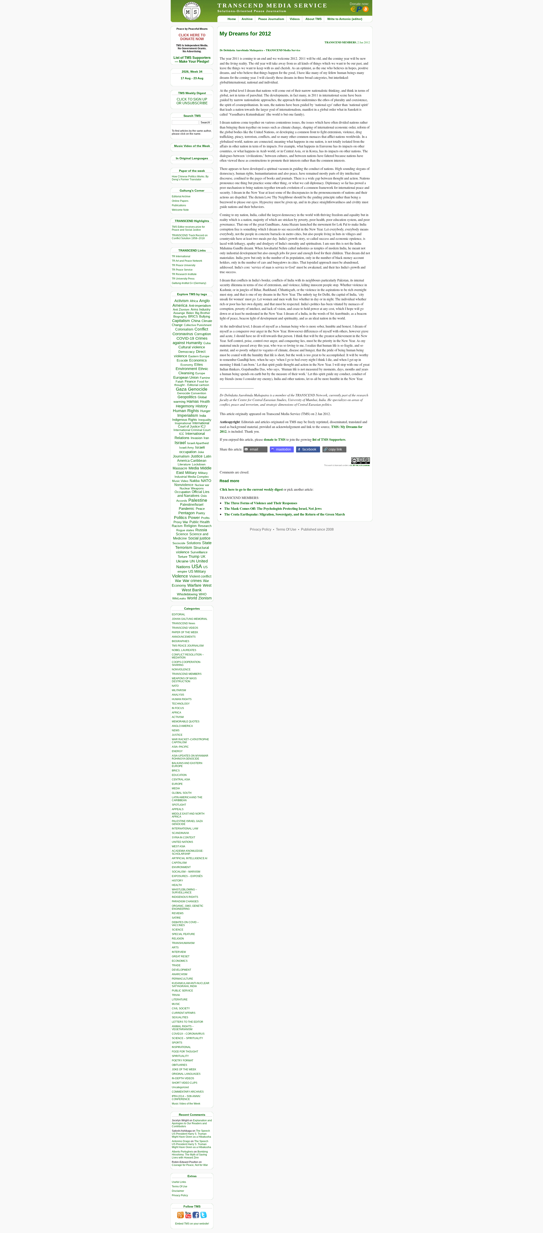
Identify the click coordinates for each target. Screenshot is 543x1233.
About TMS (313, 19)
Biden (190, 313)
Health (205, 401)
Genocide (197, 389)
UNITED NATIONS (182, 841)
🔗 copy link (332, 449)
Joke (201, 452)
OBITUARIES (179, 1065)
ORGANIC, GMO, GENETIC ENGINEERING (187, 907)
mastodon (283, 449)
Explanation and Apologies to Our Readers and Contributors (192, 1123)
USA (197, 566)
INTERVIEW (179, 952)
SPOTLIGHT (179, 804)
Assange (179, 313)
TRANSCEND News (183, 623)
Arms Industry (200, 309)
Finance (190, 381)
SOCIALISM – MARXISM (186, 871)
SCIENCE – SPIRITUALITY (187, 1038)
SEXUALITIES (180, 1017)
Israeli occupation (192, 449)
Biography (180, 316)
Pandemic (187, 509)
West (207, 585)
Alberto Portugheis (182, 1151)
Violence (180, 576)
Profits (205, 518)
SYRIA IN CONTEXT (183, 837)
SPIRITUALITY (180, 1056)
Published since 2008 (317, 529)
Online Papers (180, 200)
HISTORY (177, 880)
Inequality (204, 419)
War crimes (192, 581)
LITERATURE (180, 999)
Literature (184, 464)
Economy (187, 364)
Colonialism (184, 329)
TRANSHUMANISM (183, 943)
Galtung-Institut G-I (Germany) (189, 283)
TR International (181, 256)
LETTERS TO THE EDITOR (187, 1021)
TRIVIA (176, 995)
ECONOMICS (180, 960)
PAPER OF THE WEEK (185, 632)
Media (194, 468)
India (202, 415)
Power (194, 517)
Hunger (205, 411)
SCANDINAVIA (180, 833)
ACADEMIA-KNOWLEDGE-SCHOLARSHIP (187, 852)
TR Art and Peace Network (187, 260)
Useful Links (179, 1182)
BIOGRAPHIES (180, 641)
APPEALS (177, 809)
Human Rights (186, 410)
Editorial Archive (181, 196)
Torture (182, 556)
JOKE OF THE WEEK (184, 1069)
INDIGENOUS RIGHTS (185, 896)
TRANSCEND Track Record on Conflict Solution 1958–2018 (190, 237)
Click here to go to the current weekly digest (251, 489)
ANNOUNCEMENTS (184, 636)
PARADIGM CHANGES (185, 901)
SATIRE (176, 917)
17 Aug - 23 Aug (192, 78)
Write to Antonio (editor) (344, 19)
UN (192, 561)
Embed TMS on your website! (192, 1223)
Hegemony (185, 406)
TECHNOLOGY (181, 703)
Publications (179, 205)
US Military (197, 571)
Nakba (195, 481)
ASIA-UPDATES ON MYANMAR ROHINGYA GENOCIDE (190, 757)
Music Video (180, 481)
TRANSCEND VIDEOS (185, 627)
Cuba (207, 343)
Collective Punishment (197, 325)
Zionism (205, 598)
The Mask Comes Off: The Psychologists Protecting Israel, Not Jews (273, 508)
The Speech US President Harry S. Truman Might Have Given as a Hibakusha (191, 1133)
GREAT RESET (180, 956)
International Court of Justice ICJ (193, 424)
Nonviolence (183, 485)
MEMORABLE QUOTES (185, 721)
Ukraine (182, 561)
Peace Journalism (271, 19)
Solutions (194, 543)
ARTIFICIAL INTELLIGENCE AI (189, 858)
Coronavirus (182, 334)
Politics (180, 517)
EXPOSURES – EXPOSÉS (187, 876)
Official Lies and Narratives (193, 493)
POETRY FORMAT (182, 1060)
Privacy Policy (180, 1195)
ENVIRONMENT (181, 867)
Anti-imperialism (200, 305)
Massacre (180, 468)
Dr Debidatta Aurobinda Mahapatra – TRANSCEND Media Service (260, 50)
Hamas (193, 401)
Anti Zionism (181, 309)
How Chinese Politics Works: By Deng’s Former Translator (190, 178)
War (178, 581)
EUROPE (177, 783)
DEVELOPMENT (181, 969)
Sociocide (178, 543)
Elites (198, 364)
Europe (200, 373)
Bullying (204, 316)
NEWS (175, 730)
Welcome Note (180, 209)
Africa (194, 301)
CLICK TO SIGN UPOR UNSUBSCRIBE (192, 101)
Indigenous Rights (184, 419)
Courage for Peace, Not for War (190, 1165)
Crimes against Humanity (190, 340)
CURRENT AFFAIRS (183, 1012)
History (201, 406)
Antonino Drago (181, 1141)
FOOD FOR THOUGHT (185, 1051)
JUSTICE (177, 734)
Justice (197, 456)
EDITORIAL (178, 614)
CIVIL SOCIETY (181, 1008)
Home (232, 19)
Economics (198, 360)
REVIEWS (177, 913)
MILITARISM (179, 690)
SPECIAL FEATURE (183, 934)
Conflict (201, 329)
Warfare (194, 585)
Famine (205, 377)
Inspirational (183, 423)
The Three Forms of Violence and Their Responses (260, 502)
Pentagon (186, 513)
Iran (206, 438)
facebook (309, 449)
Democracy (186, 351)
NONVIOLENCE (181, 669)
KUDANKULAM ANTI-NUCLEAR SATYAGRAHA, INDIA (190, 985)
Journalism (181, 456)
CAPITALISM (179, 862)
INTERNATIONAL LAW (185, 828)
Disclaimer (178, 1190)
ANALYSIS (178, 694)
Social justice (199, 538)
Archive (247, 19)
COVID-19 (185, 338)
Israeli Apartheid (198, 443)
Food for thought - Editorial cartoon (191, 383)
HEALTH (177, 885)
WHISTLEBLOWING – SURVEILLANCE (184, 891)
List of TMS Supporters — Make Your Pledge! (192, 59)
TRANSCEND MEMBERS (187, 673)
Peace (200, 508)
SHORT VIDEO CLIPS (184, 1082)
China (195, 321)
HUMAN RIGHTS (182, 699)
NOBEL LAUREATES (184, 650)
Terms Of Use (179, 1186)
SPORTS (177, 1042)
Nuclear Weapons (192, 488)
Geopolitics (187, 397)
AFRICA (176, 712)
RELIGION (178, 938)
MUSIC (176, 1004)
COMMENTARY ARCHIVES (188, 1091)
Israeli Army (186, 447)
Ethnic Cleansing (193, 371)
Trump (194, 556)
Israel (180, 442)
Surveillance (198, 552)
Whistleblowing (187, 594)
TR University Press (183, 278)
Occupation (182, 492)
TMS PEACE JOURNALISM (188, 645)
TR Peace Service (182, 269)
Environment (186, 369)
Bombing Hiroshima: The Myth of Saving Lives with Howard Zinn (190, 1154)
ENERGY (177, 751)
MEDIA (176, 788)
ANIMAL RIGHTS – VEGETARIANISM (183, 1028)
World (192, 598)
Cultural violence (191, 347)
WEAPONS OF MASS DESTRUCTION (184, 680)
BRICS (193, 316)
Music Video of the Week (186, 1103)
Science (182, 534)
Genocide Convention (191, 393)
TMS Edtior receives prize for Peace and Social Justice (188, 228)
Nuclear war (202, 485)
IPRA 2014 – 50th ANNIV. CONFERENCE (186, 1098)
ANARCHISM (179, 974)
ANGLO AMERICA (182, 726)
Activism (181, 301)
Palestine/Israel (191, 504)
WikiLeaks (179, 598)
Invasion (196, 438)
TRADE (176, 965)
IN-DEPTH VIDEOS (183, 1078)
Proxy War (181, 522)
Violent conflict (200, 576)
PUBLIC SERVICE (182, 990)
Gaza (181, 389)
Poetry (200, 513)
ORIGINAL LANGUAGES (186, 1073)
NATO (206, 480)
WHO (203, 594)
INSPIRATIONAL (181, 1047)
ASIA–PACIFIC (180, 746)
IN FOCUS (178, 708)
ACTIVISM (178, 717)
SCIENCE (177, 929)
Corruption (202, 334)
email (254, 449)
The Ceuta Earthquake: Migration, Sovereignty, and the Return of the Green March (284, 514)
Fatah (179, 381)
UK (203, 556)
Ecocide (182, 360)
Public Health (199, 522)
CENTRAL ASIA (181, 779)
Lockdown (199, 464)
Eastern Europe (198, 356)
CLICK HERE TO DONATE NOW (192, 37)
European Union (186, 377)
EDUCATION (179, 775)
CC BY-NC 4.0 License (359, 465)
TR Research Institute (184, 274)
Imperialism (187, 415)
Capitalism (181, 320)
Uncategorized (180, 1087)
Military (191, 473)
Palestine (197, 500)
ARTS (175, 947)
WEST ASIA (178, 846)
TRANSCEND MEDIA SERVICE (272, 5)
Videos (295, 19)
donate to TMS (274, 439)
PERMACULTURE (182, 978)
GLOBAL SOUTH (182, 792)
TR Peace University (183, 265)
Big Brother (202, 313)
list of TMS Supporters (328, 439)
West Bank (192, 590)
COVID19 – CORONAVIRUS (188, 1033)
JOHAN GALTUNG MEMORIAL (189, 618)
